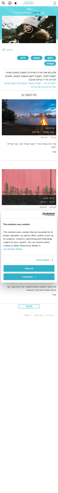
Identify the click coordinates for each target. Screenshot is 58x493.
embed (9, 50)
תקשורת (50, 63)
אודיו (54, 152)
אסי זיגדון (36, 132)
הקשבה (29, 9)
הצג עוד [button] (29, 306)
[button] (54, 3)
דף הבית (50, 315)
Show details (42, 260)
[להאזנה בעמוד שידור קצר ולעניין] (29, 29)
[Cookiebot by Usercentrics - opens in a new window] (42, 214)
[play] (10, 3)
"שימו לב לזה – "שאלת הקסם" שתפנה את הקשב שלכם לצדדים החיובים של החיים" (30, 85)
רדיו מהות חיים (29, 3)
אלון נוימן (28, 13)
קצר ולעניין (36, 13)
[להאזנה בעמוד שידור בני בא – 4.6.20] (29, 182)
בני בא (52, 202)
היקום (50, 58)
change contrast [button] (16, 3)
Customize (27, 277)
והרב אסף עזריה (19, 13)
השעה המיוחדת (48, 132)
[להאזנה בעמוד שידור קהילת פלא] (29, 112)
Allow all (29, 268)
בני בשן (43, 202)
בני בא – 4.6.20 (48, 198)
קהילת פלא (50, 128)
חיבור (22, 58)
